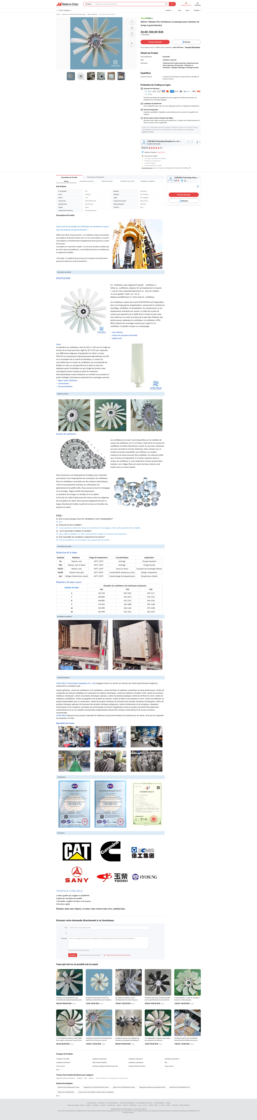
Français (102, 1105)
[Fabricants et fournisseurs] (67, 4)
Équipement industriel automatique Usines (152, 1087)
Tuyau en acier (169, 1066)
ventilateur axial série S (63, 1062)
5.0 (175, 180)
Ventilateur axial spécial (135, 1062)
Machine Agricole (92, 14)
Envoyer (72, 955)
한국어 (145, 1105)
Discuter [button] (187, 42)
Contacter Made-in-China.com (144, 1103)
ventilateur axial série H (99, 1059)
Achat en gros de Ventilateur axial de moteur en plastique (96, 1092)
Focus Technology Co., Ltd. (127, 1109)
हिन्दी (156, 1105)
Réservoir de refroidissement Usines (124, 1087)
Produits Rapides (159, 1103)
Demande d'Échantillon (192, 47)
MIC (166, 1062)
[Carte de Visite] (198, 186)
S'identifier (197, 5)
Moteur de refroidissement (66, 1092)
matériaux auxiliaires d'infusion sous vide (105, 1066)
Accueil (58, 14)
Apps (187, 10)
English (82, 1105)
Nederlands (133, 1105)
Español (88, 1105)
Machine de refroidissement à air (180, 1087)
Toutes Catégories (64, 10)
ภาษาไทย (161, 1105)
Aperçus (168, 1103)
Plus (57, 1096)
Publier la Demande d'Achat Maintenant (117, 955)
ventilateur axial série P (135, 1059)
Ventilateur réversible (62, 1059)
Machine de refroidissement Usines (68, 1087)
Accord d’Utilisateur (112, 1103)
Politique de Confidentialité (127, 1103)
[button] (158, 181)
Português (95, 1105)
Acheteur (168, 10)
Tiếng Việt (175, 1105)
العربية (139, 1105)
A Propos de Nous (91, 1103)
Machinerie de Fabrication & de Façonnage (73, 14)
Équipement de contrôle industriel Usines (96, 1087)
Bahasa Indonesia (185, 1105)
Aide (179, 10)
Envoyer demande (155, 42)
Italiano (119, 1105)
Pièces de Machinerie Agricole (107, 14)
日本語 (151, 1105)
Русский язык (111, 1105)
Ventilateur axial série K (172, 1059)
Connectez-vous (147, 168)
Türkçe (168, 1105)
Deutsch (125, 1105)
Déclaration (102, 1103)
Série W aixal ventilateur (99, 1062)
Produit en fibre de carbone (136, 1066)
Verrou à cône (60, 1066)
